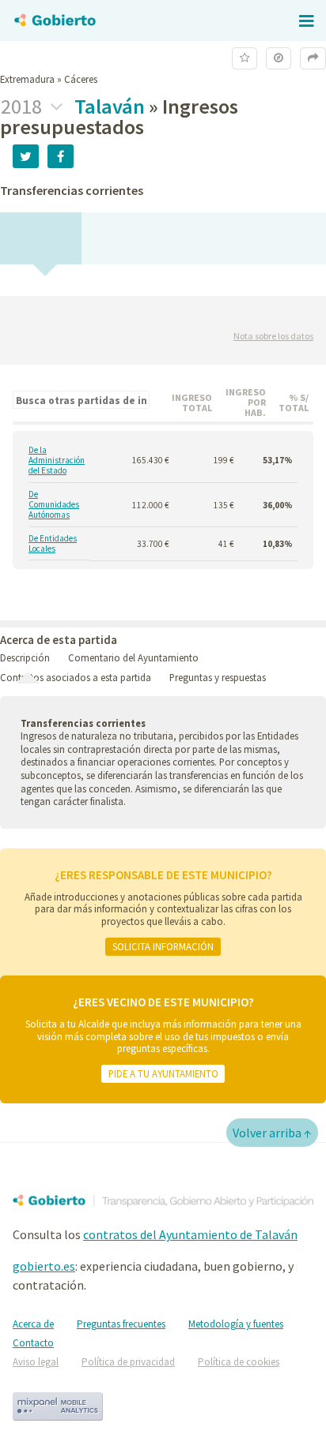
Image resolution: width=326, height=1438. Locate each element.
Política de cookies (238, 1362)
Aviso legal (36, 1362)
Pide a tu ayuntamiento (163, 1073)
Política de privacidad (128, 1362)
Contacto (33, 1343)
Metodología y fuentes (235, 1324)
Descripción (25, 657)
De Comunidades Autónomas (53, 505)
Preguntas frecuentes (121, 1324)
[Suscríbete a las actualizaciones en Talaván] (244, 58)
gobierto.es (44, 1266)
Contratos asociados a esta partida (75, 677)
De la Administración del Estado (56, 461)
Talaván (109, 106)
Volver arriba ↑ (272, 1132)
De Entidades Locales (52, 544)
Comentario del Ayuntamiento (133, 657)
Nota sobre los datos (273, 336)
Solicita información (163, 946)
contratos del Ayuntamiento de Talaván (190, 1234)
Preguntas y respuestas (217, 677)
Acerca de (33, 1324)
